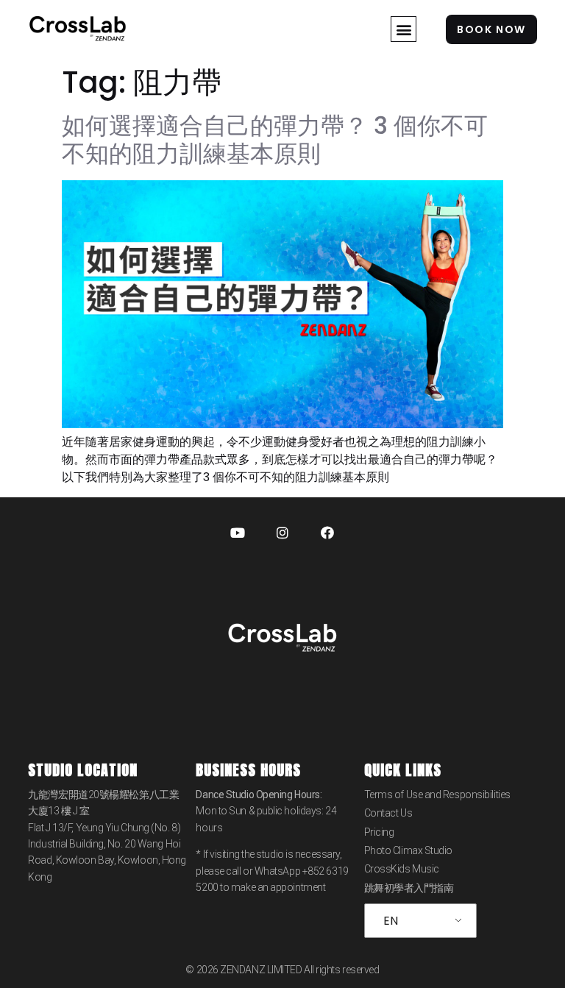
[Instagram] (282, 532)
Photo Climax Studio (408, 850)
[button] (403, 29)
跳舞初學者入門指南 (409, 888)
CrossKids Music (401, 869)
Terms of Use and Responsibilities (437, 794)
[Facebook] (327, 532)
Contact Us (388, 813)
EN (390, 920)
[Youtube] (237, 532)
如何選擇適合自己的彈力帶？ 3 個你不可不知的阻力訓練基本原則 (275, 139)
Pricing (379, 832)
